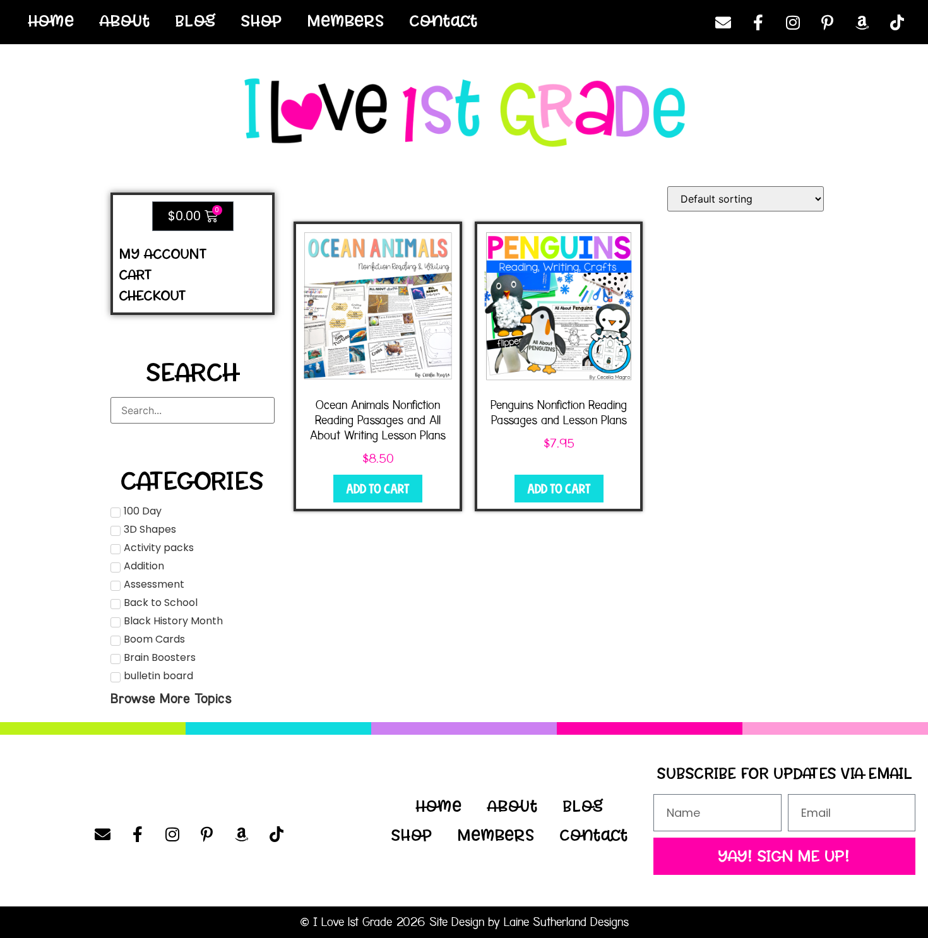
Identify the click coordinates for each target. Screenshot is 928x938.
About (125, 20)
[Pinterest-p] (827, 22)
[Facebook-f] (758, 22)
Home (51, 20)
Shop (261, 20)
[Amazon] (862, 22)
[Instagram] (793, 22)
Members (345, 20)
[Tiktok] (897, 22)
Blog (195, 20)
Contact (444, 20)
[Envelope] (723, 22)
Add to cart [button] (378, 489)
